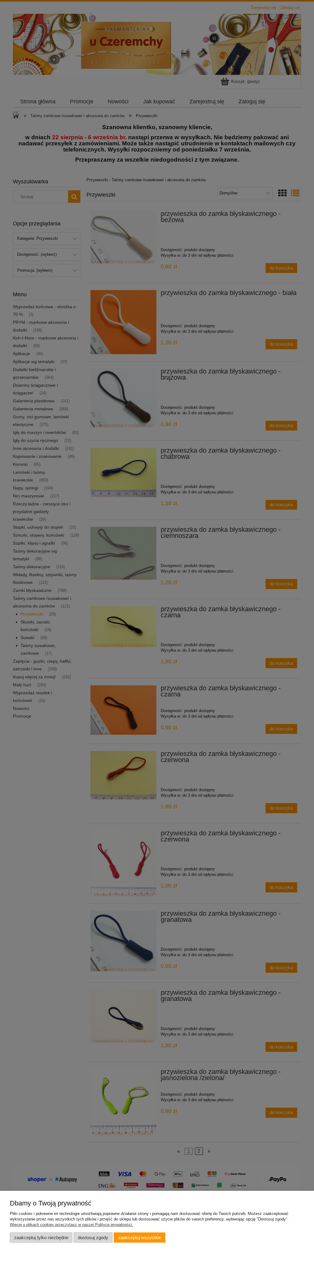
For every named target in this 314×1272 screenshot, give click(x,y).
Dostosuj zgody (93, 1237)
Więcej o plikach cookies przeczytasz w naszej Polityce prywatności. (71, 1224)
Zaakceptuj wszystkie (139, 1237)
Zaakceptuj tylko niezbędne (41, 1237)
